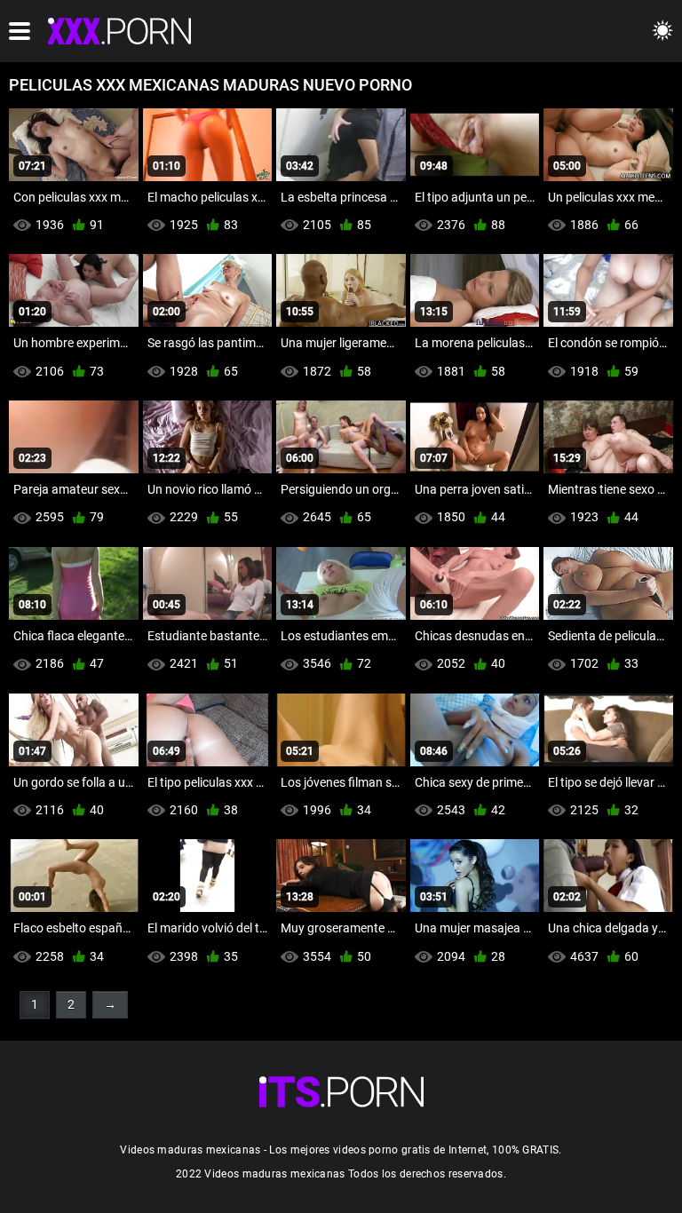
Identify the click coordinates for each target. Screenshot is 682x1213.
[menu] (19, 31)
